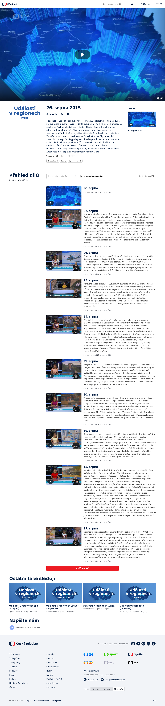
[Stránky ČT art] (109, 663)
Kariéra (49, 675)
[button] (82, 54)
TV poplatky (14, 662)
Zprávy (63, 161)
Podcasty (13, 670)
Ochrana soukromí (41, 700)
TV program (14, 654)
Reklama (50, 658)
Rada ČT (50, 670)
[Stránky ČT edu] (133, 663)
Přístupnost (56, 700)
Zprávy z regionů (75, 161)
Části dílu (65, 114)
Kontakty (50, 687)
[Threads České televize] (154, 644)
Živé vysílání (14, 658)
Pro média (50, 654)
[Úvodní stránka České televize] (23, 644)
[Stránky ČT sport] (111, 655)
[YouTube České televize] (143, 644)
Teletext (13, 666)
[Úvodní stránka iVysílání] (12, 4)
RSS (154, 700)
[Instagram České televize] (133, 644)
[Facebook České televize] (138, 644)
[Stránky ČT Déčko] (88, 663)
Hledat (132, 4)
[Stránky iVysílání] (135, 655)
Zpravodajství (53, 161)
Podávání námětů (54, 679)
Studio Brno (51, 662)
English (28, 700)
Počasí (12, 675)
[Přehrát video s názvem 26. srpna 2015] (82, 54)
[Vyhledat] (75, 176)
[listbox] (107, 689)
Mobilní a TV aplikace (18, 683)
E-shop (12, 679)
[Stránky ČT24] (88, 655)
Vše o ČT (13, 687)
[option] (96, 689)
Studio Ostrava (52, 666)
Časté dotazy (52, 683)
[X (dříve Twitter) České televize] (148, 644)
